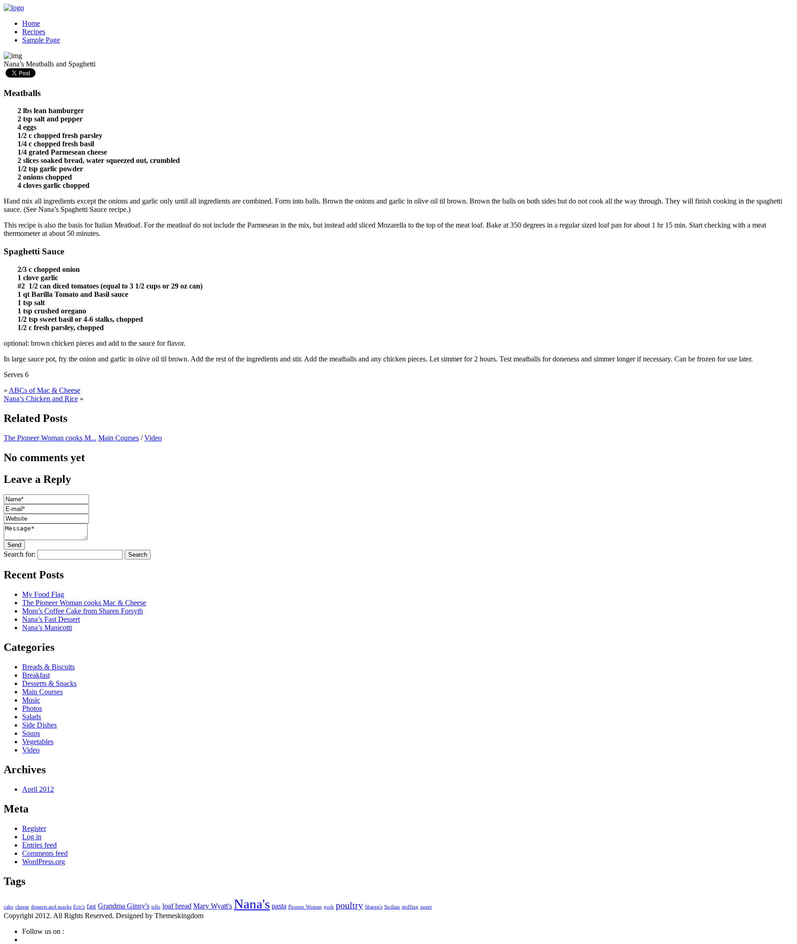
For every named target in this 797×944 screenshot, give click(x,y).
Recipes (33, 32)
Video (153, 438)
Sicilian (392, 906)
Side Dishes (39, 725)
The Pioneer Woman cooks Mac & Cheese (84, 603)
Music (31, 700)
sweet (426, 906)
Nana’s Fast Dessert (51, 619)
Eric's (79, 906)
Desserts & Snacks (49, 683)
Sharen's (373, 906)
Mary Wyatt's (212, 906)
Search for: (20, 554)
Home (31, 23)
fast (91, 906)
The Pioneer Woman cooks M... (50, 438)
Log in (32, 837)
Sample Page (41, 40)
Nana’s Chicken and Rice (41, 399)
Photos (32, 708)
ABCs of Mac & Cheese (44, 390)
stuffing (410, 906)
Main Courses (118, 438)
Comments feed (45, 853)
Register (34, 828)
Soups (31, 733)
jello (156, 906)
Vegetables (38, 742)
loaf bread (176, 906)
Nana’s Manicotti (47, 627)
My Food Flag (43, 594)
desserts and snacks (51, 906)
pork (329, 906)
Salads (31, 717)
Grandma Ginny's (123, 906)
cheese (22, 906)
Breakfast (36, 675)
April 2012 (38, 789)
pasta (279, 906)
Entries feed (39, 845)
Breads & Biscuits (48, 667)
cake (8, 906)
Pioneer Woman (305, 906)
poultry (349, 905)
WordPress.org (43, 862)
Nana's (252, 903)
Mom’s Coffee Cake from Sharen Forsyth (82, 611)
